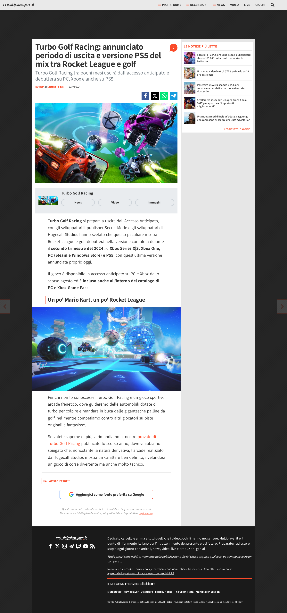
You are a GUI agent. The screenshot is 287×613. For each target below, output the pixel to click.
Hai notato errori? (56, 481)
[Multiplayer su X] (57, 546)
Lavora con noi (224, 569)
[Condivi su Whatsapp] (164, 96)
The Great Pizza (184, 591)
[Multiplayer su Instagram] (64, 546)
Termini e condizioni (165, 569)
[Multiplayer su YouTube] (85, 546)
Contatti (209, 569)
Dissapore (147, 591)
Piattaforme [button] (171, 5)
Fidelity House (163, 591)
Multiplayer (114, 591)
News (78, 202)
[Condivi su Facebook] (145, 96)
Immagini (154, 202)
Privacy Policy (143, 569)
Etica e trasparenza (191, 569)
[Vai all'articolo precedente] (282, 306)
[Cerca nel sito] (272, 5)
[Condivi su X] (155, 96)
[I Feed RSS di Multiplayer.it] (92, 546)
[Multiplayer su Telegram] (71, 546)
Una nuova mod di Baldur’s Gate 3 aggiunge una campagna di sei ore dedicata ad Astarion (223, 118)
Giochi (260, 5)
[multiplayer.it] (71, 538)
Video (234, 5)
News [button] (221, 5)
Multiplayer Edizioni (208, 591)
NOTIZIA (39, 86)
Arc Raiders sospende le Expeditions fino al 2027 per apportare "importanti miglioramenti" (222, 103)
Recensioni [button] (199, 5)
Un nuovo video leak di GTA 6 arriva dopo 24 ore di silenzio (223, 73)
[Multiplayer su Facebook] (50, 546)
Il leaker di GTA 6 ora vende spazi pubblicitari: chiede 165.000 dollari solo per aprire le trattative (224, 58)
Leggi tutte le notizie (237, 129)
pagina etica (145, 513)
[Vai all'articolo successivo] (5, 306)
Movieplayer (131, 591)
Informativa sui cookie (120, 569)
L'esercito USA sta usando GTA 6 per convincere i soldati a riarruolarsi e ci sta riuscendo (220, 88)
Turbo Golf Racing (77, 193)
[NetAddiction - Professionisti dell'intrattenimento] (140, 584)
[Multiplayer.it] (19, 5)
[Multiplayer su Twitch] (78, 546)
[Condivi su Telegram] (173, 96)
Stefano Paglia (55, 86)
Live (247, 5)
